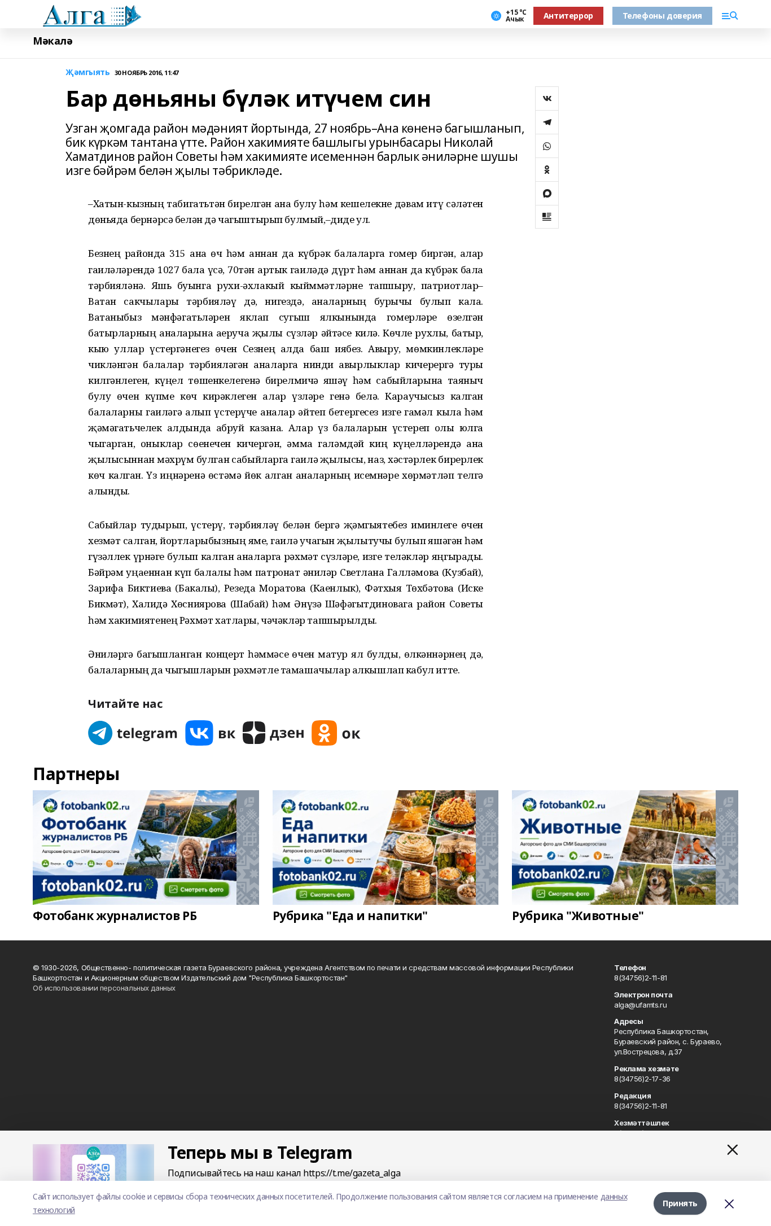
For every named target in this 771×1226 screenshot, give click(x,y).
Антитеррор (568, 15)
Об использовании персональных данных (104, 987)
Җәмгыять (87, 72)
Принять (680, 1203)
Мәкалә (52, 41)
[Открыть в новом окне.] (133, 733)
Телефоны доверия (662, 15)
